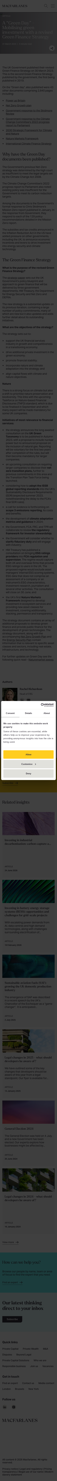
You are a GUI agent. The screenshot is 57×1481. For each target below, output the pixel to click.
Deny (28, 773)
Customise (26, 764)
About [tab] (47, 713)
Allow (29, 754)
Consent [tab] (10, 713)
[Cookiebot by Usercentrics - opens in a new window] (41, 705)
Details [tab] (28, 713)
